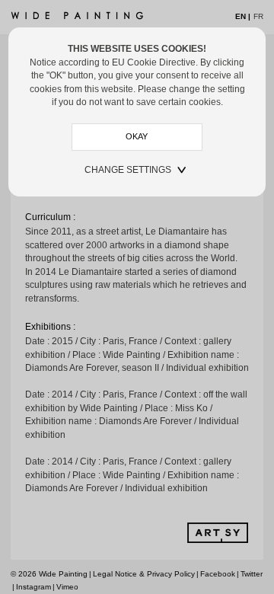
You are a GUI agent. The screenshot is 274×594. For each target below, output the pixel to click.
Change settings (127, 169)
